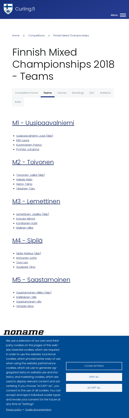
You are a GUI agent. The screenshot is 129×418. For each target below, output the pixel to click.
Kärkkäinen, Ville (26, 297)
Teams (48, 92)
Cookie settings (94, 366)
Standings (78, 92)
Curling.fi (25, 9)
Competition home (26, 92)
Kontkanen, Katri (26, 223)
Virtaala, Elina (25, 306)
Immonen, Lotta (26, 258)
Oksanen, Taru (25, 188)
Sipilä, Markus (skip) (28, 253)
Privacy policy (14, 409)
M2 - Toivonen (33, 162)
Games (61, 92)
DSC (92, 92)
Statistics (105, 92)
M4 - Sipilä (27, 240)
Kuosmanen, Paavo (29, 145)
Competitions (36, 35)
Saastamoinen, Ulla (28, 302)
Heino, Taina (24, 184)
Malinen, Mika (24, 228)
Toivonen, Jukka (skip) (30, 175)
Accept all (94, 387)
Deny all (94, 376)
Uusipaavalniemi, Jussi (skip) (34, 136)
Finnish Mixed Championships (71, 35)
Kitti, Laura (22, 140)
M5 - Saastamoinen (41, 279)
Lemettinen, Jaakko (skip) (32, 214)
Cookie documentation (38, 409)
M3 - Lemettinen (36, 201)
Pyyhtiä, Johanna (27, 149)
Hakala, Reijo (24, 179)
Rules (18, 102)
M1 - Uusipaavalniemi (43, 123)
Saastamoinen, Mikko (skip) (33, 293)
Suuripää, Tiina (25, 267)
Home (15, 35)
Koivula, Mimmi (25, 219)
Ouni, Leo (22, 262)
